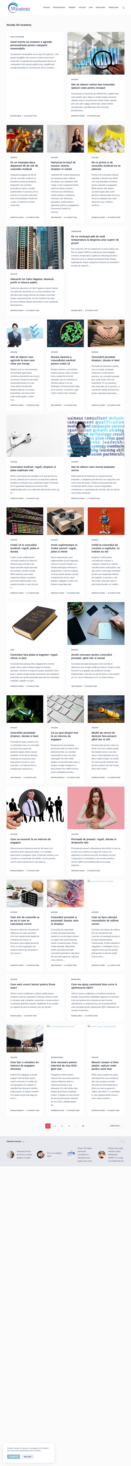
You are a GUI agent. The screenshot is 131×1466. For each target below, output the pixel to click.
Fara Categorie (17, 37)
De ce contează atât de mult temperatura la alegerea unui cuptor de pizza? (95, 240)
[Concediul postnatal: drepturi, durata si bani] (25, 709)
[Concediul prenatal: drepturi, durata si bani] (106, 333)
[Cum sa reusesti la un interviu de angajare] (35, 808)
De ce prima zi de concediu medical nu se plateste (106, 165)
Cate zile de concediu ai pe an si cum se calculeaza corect (24, 920)
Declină (27, 1457)
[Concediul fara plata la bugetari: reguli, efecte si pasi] (35, 623)
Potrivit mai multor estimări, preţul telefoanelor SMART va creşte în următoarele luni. (116, 1154)
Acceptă (14, 1457)
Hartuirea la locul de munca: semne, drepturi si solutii (63, 165)
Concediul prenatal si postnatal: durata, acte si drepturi (64, 920)
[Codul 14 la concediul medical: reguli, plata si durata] (25, 521)
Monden (72, 7)
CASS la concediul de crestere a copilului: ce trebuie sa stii (106, 548)
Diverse (46, 7)
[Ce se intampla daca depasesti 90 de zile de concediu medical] (25, 138)
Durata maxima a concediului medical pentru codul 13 (63, 360)
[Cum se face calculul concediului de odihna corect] (106, 893)
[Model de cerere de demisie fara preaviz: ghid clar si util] (106, 709)
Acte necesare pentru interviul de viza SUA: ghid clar (64, 1065)
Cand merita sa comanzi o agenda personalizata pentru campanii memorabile (31, 45)
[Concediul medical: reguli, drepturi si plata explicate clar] (35, 435)
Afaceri (82, 7)
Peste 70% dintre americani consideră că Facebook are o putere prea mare (85, 1154)
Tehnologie (113, 7)
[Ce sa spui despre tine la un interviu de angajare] (65, 709)
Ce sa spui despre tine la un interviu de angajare (64, 736)
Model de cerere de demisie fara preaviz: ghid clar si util (104, 736)
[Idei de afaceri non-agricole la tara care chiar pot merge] (25, 333)
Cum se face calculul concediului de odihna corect (105, 920)
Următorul (115, 1126)
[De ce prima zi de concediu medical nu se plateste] (106, 138)
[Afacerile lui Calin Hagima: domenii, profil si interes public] (35, 248)
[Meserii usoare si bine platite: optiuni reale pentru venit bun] (106, 1038)
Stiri (91, 7)
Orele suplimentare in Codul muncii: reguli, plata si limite (64, 548)
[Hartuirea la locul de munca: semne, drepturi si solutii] (65, 138)
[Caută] (123, 8)
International (59, 7)
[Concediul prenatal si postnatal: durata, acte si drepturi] (65, 893)
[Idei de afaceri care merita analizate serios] (95, 435)
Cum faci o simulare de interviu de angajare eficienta (24, 1065)
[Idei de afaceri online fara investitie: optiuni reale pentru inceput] (95, 53)
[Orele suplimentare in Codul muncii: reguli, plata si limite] (65, 521)
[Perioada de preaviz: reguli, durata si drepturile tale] (95, 808)
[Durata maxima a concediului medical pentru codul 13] (65, 333)
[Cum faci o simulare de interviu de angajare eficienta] (25, 1038)
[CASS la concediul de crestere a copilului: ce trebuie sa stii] (106, 521)
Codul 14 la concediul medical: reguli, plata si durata (24, 548)
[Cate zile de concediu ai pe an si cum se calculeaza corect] (25, 893)
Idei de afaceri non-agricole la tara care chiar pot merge (22, 360)
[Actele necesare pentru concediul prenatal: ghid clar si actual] (95, 623)
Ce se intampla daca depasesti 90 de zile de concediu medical (24, 165)
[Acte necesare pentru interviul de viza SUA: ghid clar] (65, 1038)
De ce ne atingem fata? (54, 1154)
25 (83, 1126)
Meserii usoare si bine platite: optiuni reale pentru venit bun (105, 1065)
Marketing (100, 7)
